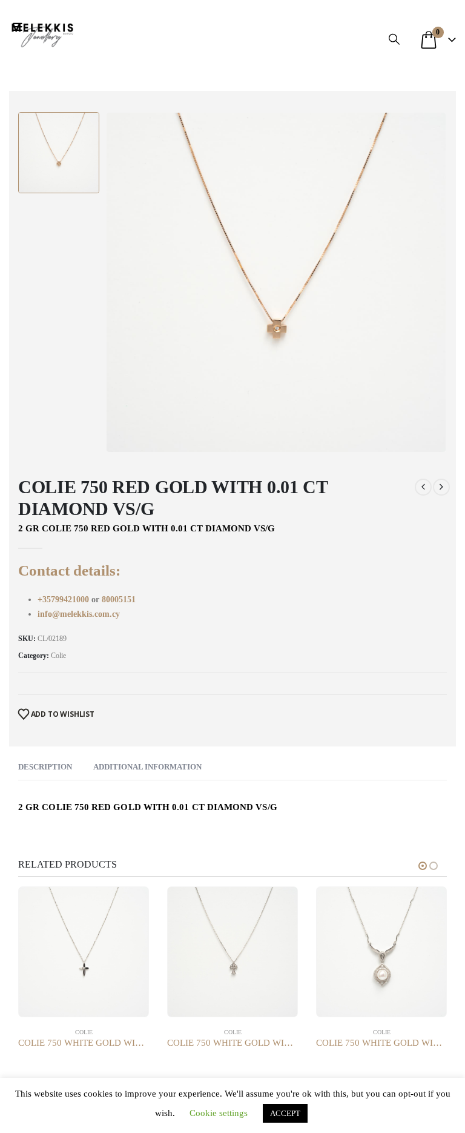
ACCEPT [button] (285, 1113)
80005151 (119, 599)
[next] (441, 487)
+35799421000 (64, 599)
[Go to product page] (83, 952)
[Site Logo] (42, 33)
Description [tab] (45, 766)
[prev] (423, 487)
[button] (20, 27)
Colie (58, 655)
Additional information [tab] (147, 766)
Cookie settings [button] (219, 1113)
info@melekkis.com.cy (79, 614)
